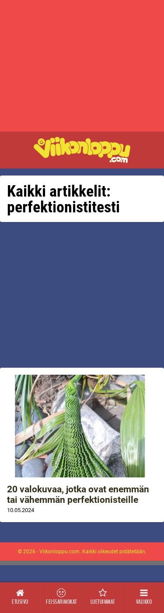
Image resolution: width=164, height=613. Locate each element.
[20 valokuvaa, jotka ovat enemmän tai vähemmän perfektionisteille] (82, 426)
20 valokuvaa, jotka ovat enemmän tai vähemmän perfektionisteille (78, 494)
